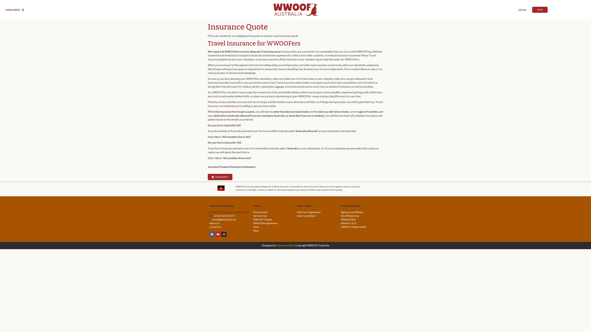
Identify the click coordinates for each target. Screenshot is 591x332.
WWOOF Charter (262, 219)
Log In (522, 9)
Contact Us (215, 226)
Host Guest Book (306, 215)
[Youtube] (218, 234)
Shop (256, 230)
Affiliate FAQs (348, 219)
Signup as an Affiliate (352, 212)
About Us (214, 223)
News (256, 226)
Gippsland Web (285, 245)
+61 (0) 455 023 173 (224, 215)
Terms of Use (260, 215)
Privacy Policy (260, 212)
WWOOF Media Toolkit (353, 226)
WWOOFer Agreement (265, 223)
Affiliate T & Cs (349, 223)
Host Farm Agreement (309, 212)
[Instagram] (224, 234)
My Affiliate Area (350, 215)
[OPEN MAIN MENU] (23, 10)
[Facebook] (212, 234)
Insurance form (228, 111)
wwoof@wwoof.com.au (224, 219)
